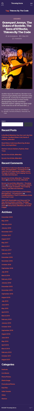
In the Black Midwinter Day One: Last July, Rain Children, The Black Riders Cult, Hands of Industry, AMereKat (17, 137)
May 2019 (5, 221)
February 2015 (7, 319)
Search (3, 121)
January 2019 (6, 228)
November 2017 (7, 231)
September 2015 (7, 294)
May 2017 (5, 242)
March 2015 (6, 316)
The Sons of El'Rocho (15, 111)
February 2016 (7, 279)
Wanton (4, 398)
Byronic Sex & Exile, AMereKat (12, 158)
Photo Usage (6, 380)
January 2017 (6, 253)
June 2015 (5, 305)
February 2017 (6, 250)
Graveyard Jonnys (9, 109)
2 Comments (18, 38)
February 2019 (7, 224)
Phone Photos (6, 377)
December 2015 (7, 286)
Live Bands (17, 18)
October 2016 (6, 264)
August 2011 (6, 359)
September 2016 (7, 268)
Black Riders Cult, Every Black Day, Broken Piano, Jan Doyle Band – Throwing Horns (16, 168)
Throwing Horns (17, 3)
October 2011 (6, 356)
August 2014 (6, 334)
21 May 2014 (24, 36)
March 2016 (6, 275)
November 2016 (7, 261)
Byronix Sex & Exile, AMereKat (12, 154)
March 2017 (6, 246)
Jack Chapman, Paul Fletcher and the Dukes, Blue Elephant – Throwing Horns (16, 192)
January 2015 (6, 323)
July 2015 (5, 301)
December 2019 (7, 217)
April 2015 (5, 312)
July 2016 (5, 272)
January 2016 (6, 283)
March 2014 (6, 348)
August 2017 (6, 239)
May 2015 (5, 308)
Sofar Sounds (6, 391)
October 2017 (6, 235)
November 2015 (7, 290)
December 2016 (7, 257)
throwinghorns (13, 36)
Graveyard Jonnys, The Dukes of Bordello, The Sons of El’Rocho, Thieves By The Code (17, 27)
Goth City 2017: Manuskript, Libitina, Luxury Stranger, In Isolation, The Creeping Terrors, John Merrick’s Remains (16, 173)
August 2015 (6, 297)
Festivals (5, 369)
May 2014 (5, 341)
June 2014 (5, 337)
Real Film (5, 388)
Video (4, 395)
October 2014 (6, 326)
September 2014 (7, 330)
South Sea (18, 109)
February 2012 (6, 352)
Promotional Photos (8, 384)
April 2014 (5, 345)
